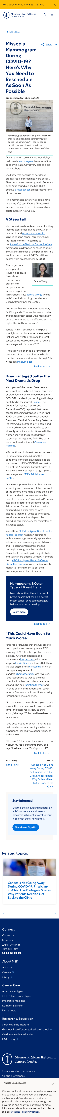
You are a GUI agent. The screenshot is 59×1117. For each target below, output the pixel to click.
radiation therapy (34, 684)
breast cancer (22, 189)
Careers (6, 972)
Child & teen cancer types (16, 996)
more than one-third (33, 233)
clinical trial (35, 666)
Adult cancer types (12, 991)
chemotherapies (25, 673)
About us (7, 967)
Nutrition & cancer (12, 1005)
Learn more (19, 611)
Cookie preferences (13, 1075)
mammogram (26, 161)
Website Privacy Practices (25, 1111)
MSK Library (9, 1039)
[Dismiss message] (54, 5)
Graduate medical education (18, 1034)
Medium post (24, 361)
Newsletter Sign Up (26, 827)
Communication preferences (18, 1071)
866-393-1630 (37, 4)
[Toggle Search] (44, 15)
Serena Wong (34, 294)
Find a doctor (9, 1010)
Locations (7, 940)
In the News (14, 32)
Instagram (3, 953)
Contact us (8, 935)
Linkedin (19, 953)
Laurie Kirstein (23, 663)
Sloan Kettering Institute (15, 1024)
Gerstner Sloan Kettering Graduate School (26, 1029)
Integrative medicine (13, 1000)
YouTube (15, 953)
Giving (6, 977)
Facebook (7, 953)
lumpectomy (27, 659)
